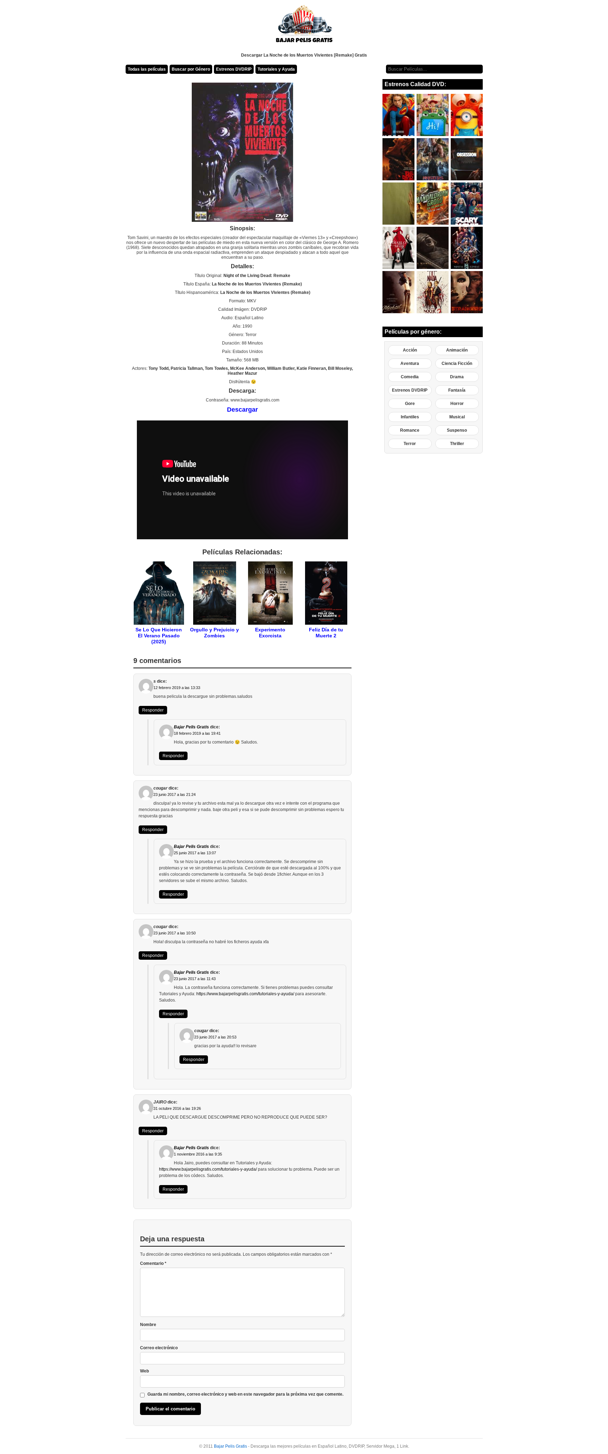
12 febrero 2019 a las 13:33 (176, 688)
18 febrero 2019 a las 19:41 (197, 733)
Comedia (410, 376)
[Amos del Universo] (433, 159)
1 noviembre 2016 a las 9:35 (198, 1154)
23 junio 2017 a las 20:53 (215, 1037)
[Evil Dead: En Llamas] (398, 159)
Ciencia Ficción (457, 363)
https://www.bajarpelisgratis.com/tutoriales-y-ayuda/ (245, 993)
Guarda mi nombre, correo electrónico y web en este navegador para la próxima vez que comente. (245, 1394)
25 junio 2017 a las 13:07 (195, 853)
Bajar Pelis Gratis (191, 727)
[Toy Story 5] (433, 115)
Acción (410, 350)
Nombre (148, 1324)
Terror (410, 443)
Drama (457, 376)
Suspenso (457, 430)
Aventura (409, 363)
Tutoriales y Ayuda (276, 69)
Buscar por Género (191, 69)
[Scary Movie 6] (467, 203)
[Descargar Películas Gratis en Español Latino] (304, 26)
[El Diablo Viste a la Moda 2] (398, 248)
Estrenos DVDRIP (234, 69)
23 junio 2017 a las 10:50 (174, 933)
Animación (457, 350)
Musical (457, 416)
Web (144, 1371)
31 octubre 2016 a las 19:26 (177, 1108)
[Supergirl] (398, 115)
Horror (457, 403)
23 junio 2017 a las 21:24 (174, 794)
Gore (410, 403)
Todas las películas (147, 69)
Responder (153, 710)
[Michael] (398, 292)
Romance (409, 430)
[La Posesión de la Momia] (433, 248)
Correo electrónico (159, 1347)
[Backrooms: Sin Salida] (398, 203)
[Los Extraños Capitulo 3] (467, 292)
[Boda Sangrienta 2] (433, 292)
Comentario (153, 1263)
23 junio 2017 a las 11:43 (195, 979)
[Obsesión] (467, 159)
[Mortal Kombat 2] (467, 248)
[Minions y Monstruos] (467, 115)
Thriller (457, 443)
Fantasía (457, 390)
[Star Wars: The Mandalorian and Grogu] (433, 203)
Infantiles (410, 416)
